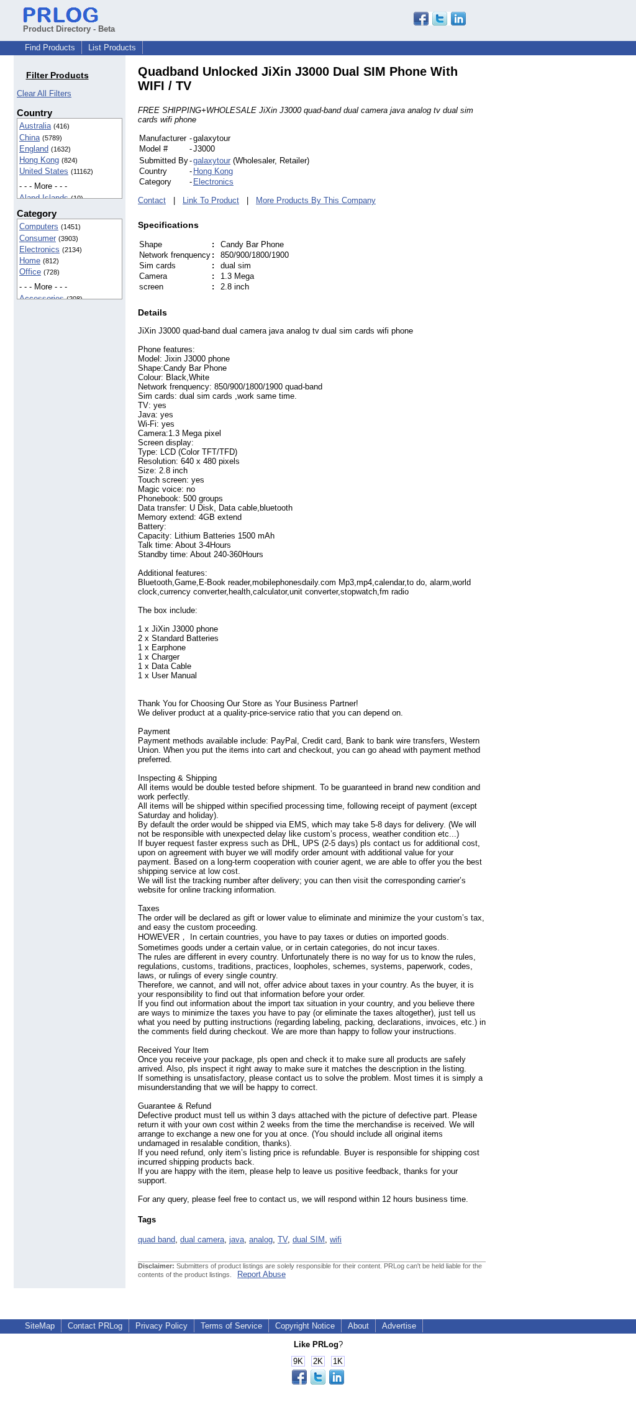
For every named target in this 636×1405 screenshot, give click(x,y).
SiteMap (40, 1325)
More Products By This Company (316, 200)
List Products (112, 47)
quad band (156, 1239)
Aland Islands (43, 197)
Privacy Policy (161, 1325)
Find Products (50, 47)
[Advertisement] (569, 251)
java (236, 1239)
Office (30, 271)
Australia (35, 125)
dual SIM (309, 1239)
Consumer (37, 238)
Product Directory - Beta (69, 29)
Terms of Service (231, 1325)
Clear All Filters (44, 93)
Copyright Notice (305, 1325)
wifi (336, 1239)
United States (43, 171)
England (33, 148)
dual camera (202, 1239)
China (29, 137)
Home (29, 260)
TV (283, 1239)
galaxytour (211, 160)
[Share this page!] (440, 22)
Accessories (41, 298)
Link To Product (211, 200)
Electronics (39, 249)
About (358, 1325)
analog (261, 1239)
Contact (152, 200)
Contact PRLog (95, 1325)
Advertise (399, 1325)
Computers (38, 226)
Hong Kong (39, 160)
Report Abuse (261, 1274)
